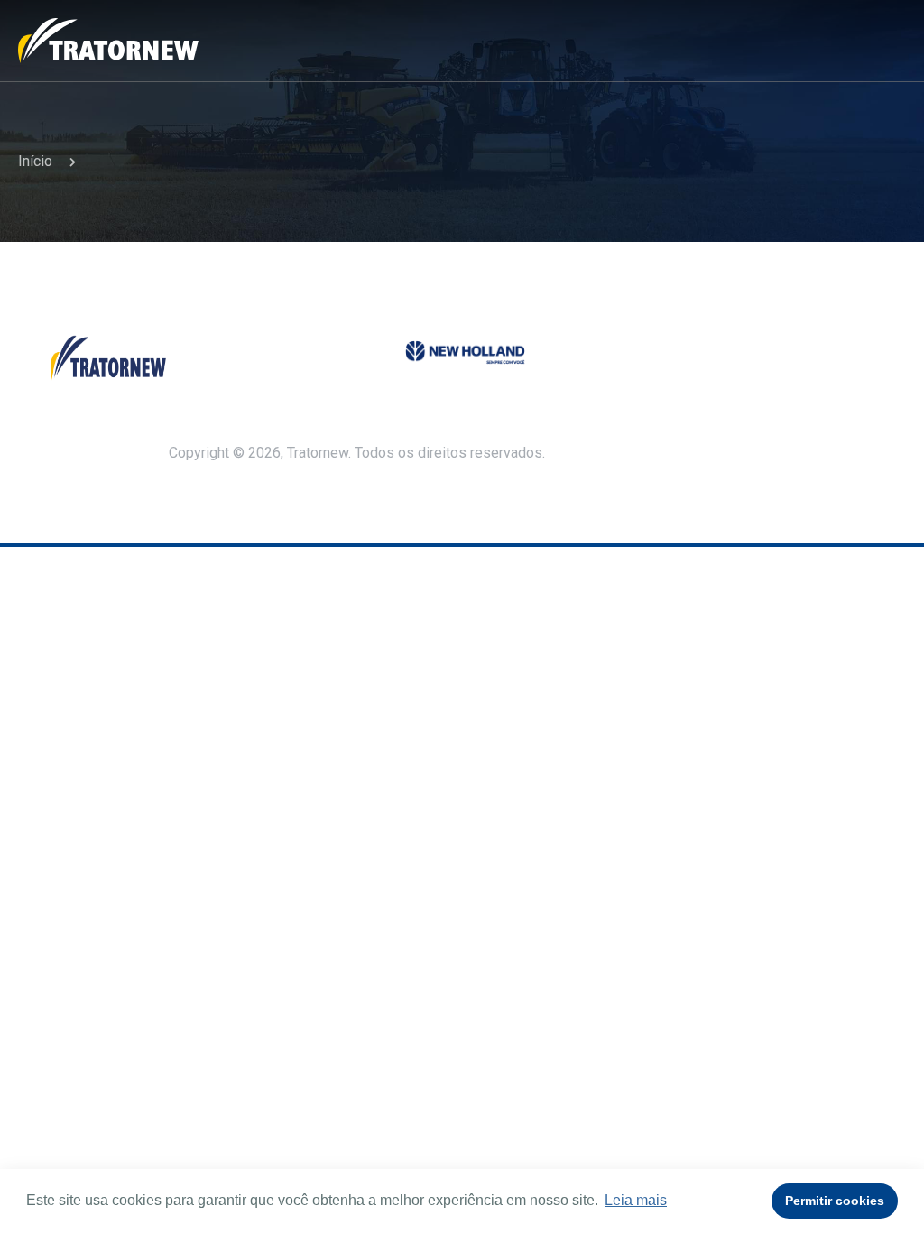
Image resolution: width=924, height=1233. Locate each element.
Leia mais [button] (636, 1200)
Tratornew (108, 40)
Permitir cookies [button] (834, 1200)
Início (35, 161)
